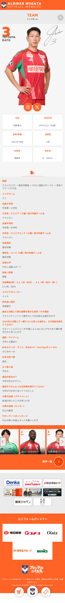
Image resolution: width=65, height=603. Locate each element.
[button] (32, 591)
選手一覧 (47, 461)
